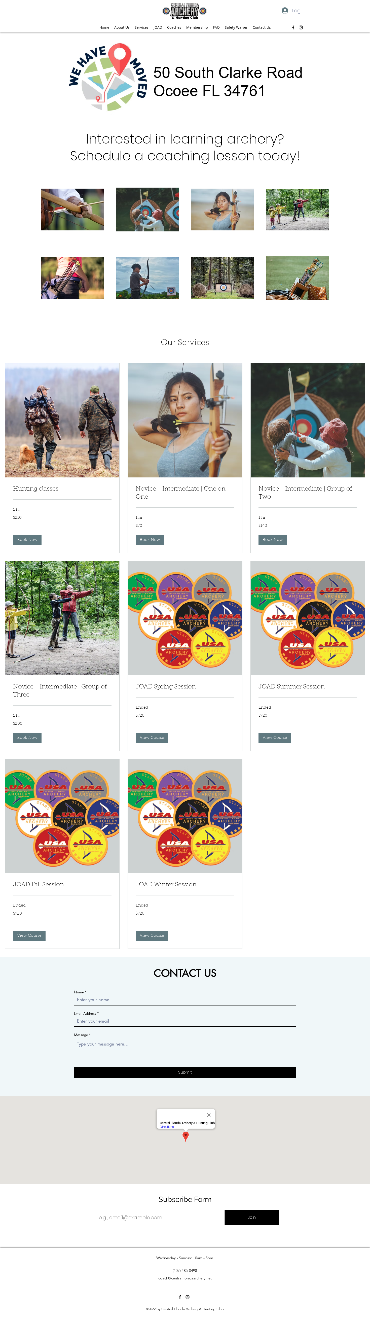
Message (81, 1035)
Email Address (85, 1013)
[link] (62, 489)
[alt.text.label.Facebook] (293, 27)
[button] (27, 540)
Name (79, 992)
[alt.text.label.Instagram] (300, 27)
